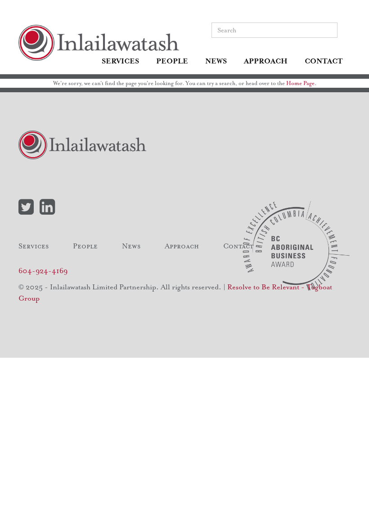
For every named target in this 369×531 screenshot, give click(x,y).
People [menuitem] (172, 61)
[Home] (102, 43)
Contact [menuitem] (324, 61)
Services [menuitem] (120, 61)
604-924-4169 (43, 270)
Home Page (300, 83)
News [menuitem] (216, 61)
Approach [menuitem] (266, 61)
